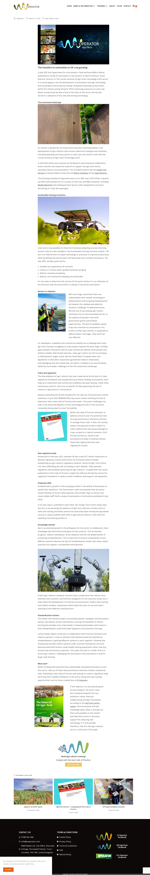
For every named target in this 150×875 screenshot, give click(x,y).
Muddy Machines (45, 185)
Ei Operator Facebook (122, 836)
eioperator (20, 18)
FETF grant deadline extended (113, 807)
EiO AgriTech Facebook (122, 846)
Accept (8, 870)
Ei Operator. (82, 680)
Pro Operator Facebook (122, 856)
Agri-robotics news (52, 18)
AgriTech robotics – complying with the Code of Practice (73, 808)
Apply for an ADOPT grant (33, 807)
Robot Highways (81, 173)
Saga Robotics (101, 173)
